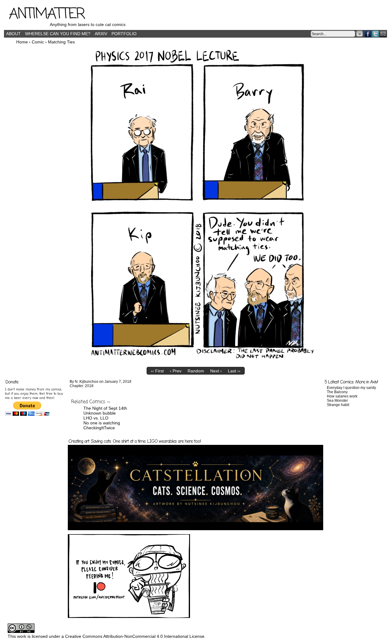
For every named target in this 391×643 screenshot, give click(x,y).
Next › (216, 370)
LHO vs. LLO (95, 418)
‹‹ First (157, 370)
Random (196, 370)
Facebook (368, 34)
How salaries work (342, 396)
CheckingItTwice (99, 427)
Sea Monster (337, 400)
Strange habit (338, 405)
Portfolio (124, 33)
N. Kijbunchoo (86, 381)
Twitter (375, 34)
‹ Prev (175, 370)
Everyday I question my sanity (351, 388)
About (13, 33)
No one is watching (101, 422)
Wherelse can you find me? (57, 33)
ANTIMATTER (47, 14)
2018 (89, 386)
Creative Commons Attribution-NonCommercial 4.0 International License (134, 636)
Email (383, 34)
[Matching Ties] (195, 362)
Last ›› (234, 370)
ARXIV (101, 33)
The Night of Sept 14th (105, 408)
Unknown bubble (99, 413)
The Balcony (337, 392)
